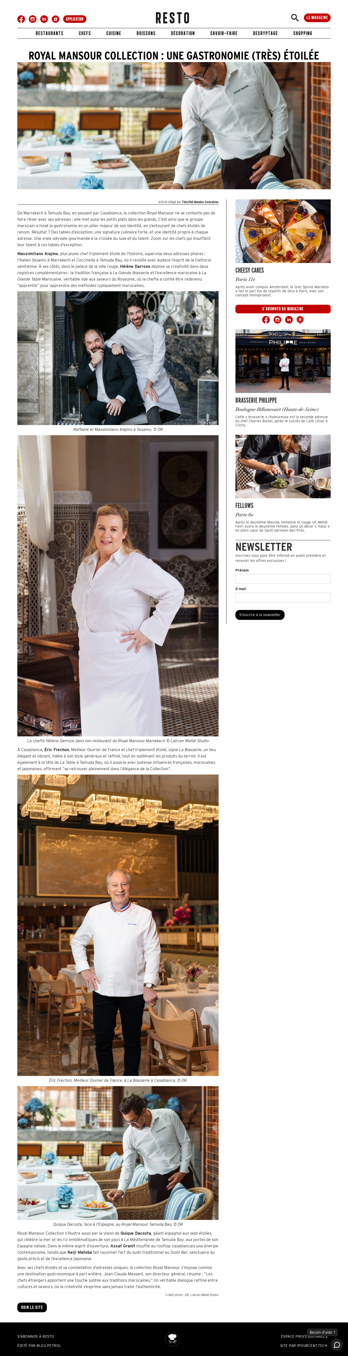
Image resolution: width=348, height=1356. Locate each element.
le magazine (317, 17)
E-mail (240, 589)
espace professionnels (304, 1336)
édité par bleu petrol (39, 1346)
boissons (146, 33)
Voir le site (32, 1307)
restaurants (49, 33)
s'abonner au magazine (283, 308)
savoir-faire (224, 33)
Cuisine (113, 33)
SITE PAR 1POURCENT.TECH (304, 1346)
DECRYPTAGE (265, 33)
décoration (183, 33)
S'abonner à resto (35, 1336)
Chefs (85, 33)
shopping (302, 33)
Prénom (242, 570)
